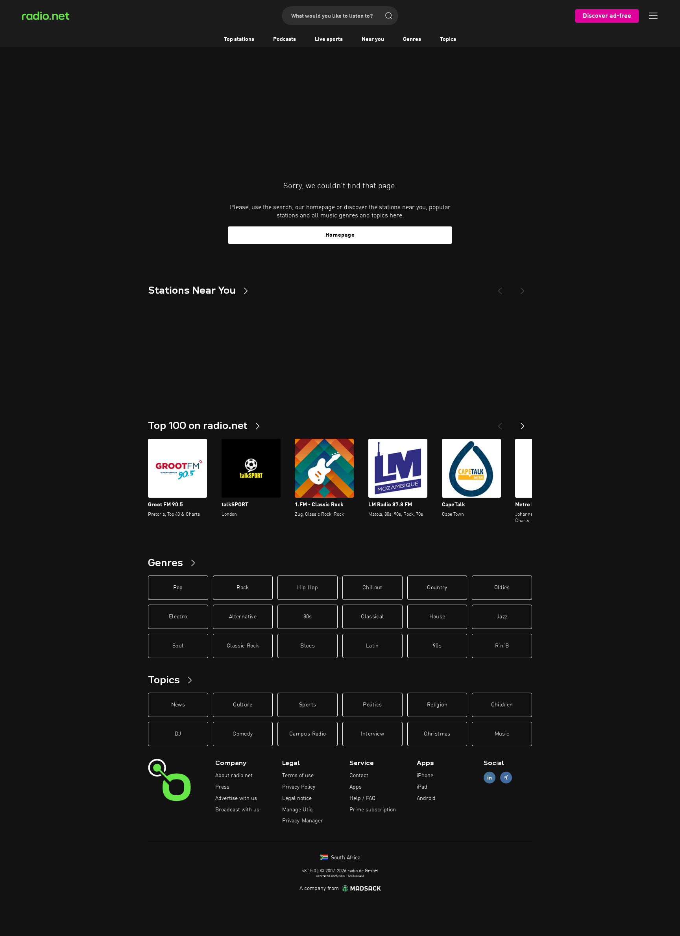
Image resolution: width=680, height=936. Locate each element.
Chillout (372, 587)
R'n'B (502, 646)
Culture (242, 705)
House (437, 617)
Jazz (502, 617)
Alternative (243, 617)
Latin (372, 646)
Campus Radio (307, 734)
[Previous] (499, 287)
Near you (373, 39)
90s (437, 646)
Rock (243, 587)
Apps (355, 787)
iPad (422, 787)
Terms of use (298, 775)
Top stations (239, 39)
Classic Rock (243, 646)
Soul (177, 646)
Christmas (437, 734)
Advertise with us (236, 798)
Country (437, 587)
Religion (437, 705)
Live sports (329, 39)
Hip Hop (307, 587)
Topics (448, 39)
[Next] (522, 287)
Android (426, 798)
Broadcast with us (237, 810)
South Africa (344, 858)
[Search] (389, 15)
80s (307, 617)
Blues (307, 646)
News (178, 705)
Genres (412, 39)
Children (502, 705)
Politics (372, 705)
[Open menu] (653, 15)
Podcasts (284, 39)
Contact (358, 775)
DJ (178, 734)
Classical (372, 617)
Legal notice (297, 798)
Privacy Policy (298, 787)
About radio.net (234, 775)
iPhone (425, 775)
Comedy (243, 734)
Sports (307, 705)
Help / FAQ (362, 798)
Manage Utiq (297, 810)
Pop (178, 587)
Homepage (340, 235)
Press (222, 787)
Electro (178, 617)
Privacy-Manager (302, 821)
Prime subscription (372, 810)
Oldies (502, 587)
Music (502, 734)
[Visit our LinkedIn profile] (489, 778)
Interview (372, 734)
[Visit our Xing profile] (506, 778)
